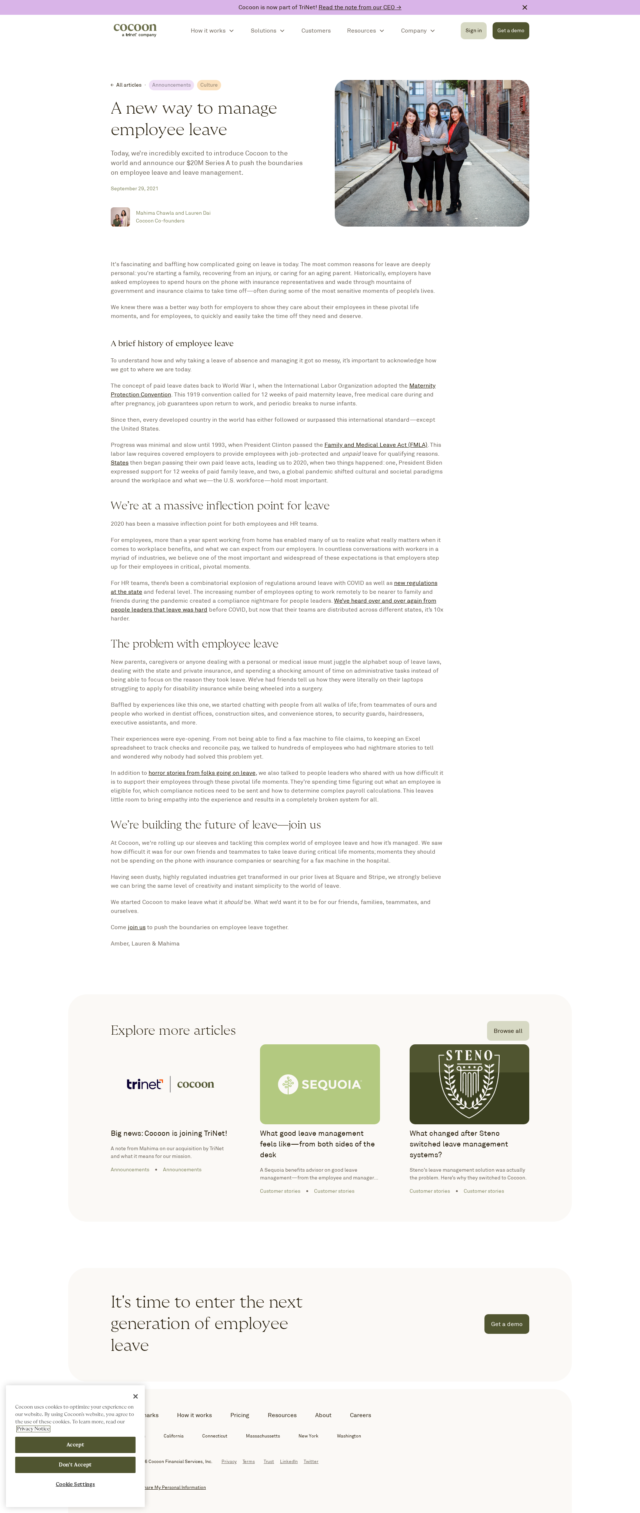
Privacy (229, 1461)
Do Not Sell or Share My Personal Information (158, 1487)
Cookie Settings (75, 1484)
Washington (349, 1436)
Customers (316, 30)
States (120, 462)
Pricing (239, 1415)
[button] (212, 31)
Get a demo (510, 30)
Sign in (474, 30)
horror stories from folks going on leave (202, 772)
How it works (194, 1415)
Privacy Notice (33, 1429)
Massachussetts (263, 1436)
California (174, 1436)
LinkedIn (289, 1461)
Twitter (311, 1461)
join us (137, 927)
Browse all (508, 1030)
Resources (282, 1415)
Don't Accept (75, 1464)
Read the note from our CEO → (360, 7)
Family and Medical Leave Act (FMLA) (375, 444)
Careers (360, 1415)
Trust (269, 1461)
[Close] (135, 1396)
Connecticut (214, 1436)
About (323, 1415)
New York (309, 1436)
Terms (249, 1461)
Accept (75, 1444)
